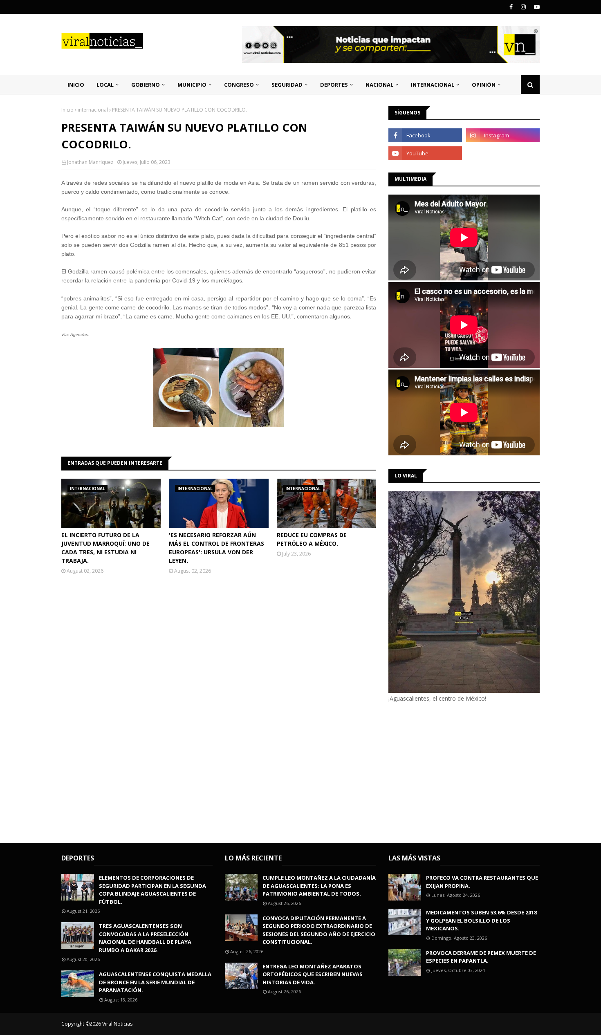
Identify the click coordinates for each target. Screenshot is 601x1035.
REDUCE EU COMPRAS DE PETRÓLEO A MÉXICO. (312, 539)
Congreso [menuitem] (239, 84)
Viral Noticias (117, 1023)
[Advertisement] (457, 772)
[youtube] (536, 7)
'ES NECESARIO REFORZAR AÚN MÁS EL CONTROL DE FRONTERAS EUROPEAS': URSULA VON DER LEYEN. (216, 548)
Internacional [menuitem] (432, 84)
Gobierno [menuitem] (145, 84)
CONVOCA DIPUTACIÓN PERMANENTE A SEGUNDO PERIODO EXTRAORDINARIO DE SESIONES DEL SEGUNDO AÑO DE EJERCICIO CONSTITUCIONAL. (318, 930)
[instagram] (523, 7)
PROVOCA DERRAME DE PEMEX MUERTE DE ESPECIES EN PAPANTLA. (481, 957)
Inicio (67, 109)
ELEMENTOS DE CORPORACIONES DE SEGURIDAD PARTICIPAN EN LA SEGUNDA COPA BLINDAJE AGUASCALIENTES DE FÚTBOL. (152, 889)
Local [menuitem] (105, 84)
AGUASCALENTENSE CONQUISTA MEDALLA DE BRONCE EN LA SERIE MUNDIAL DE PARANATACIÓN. (155, 982)
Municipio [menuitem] (191, 84)
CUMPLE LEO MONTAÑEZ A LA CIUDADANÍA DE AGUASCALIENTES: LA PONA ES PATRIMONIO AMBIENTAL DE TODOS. (319, 885)
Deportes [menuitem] (334, 84)
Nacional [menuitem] (379, 84)
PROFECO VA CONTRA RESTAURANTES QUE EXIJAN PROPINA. (482, 881)
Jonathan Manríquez (90, 162)
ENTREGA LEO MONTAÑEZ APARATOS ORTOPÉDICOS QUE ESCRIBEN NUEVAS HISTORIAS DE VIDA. (312, 974)
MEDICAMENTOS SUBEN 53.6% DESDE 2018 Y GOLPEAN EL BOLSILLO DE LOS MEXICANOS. (481, 920)
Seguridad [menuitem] (287, 84)
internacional (93, 109)
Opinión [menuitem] (484, 84)
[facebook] (511, 7)
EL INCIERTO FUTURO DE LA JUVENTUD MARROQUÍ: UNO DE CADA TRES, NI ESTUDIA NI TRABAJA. (105, 548)
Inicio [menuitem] (75, 84)
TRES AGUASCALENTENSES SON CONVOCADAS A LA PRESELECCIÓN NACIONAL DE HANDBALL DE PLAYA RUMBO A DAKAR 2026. (145, 938)
